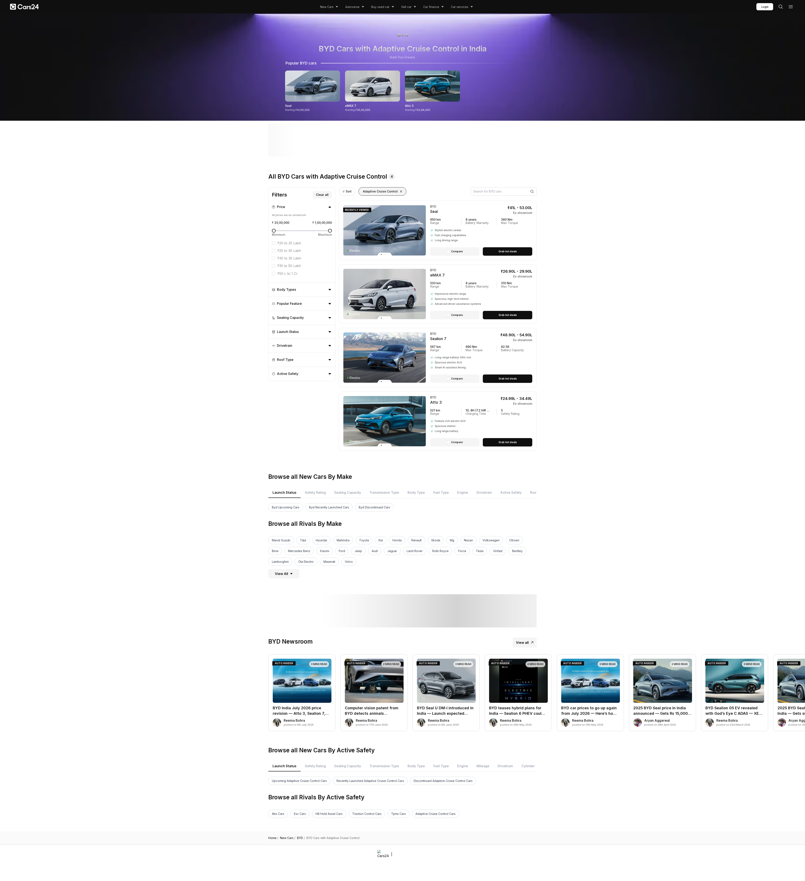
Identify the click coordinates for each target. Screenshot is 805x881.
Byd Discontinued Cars (374, 507)
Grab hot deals (508, 251)
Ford (342, 551)
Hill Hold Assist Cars (329, 814)
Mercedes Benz (299, 551)
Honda (397, 540)
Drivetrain (484, 492)
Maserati (329, 561)
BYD (301, 838)
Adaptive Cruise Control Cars (435, 814)
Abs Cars (278, 814)
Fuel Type (441, 492)
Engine (462, 492)
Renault (416, 540)
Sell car (406, 7)
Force (462, 551)
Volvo (349, 561)
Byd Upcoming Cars (285, 507)
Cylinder (528, 766)
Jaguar (392, 551)
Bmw (275, 551)
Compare (457, 251)
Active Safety (511, 492)
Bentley (517, 551)
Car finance (431, 7)
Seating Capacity (347, 492)
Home (273, 838)
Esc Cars (300, 814)
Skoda (435, 540)
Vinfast (497, 551)
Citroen (514, 540)
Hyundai (321, 540)
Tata (303, 540)
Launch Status (284, 492)
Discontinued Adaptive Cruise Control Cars (443, 781)
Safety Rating (315, 492)
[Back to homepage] (24, 6)
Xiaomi (324, 551)
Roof (534, 492)
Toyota (364, 540)
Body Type (416, 492)
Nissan (468, 540)
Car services (459, 7)
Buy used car (380, 7)
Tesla (479, 551)
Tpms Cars (398, 814)
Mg (452, 540)
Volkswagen (491, 540)
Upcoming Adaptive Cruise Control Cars (299, 781)
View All (281, 574)
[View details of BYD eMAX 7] (481, 294)
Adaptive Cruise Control (380, 191)
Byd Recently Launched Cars (329, 507)
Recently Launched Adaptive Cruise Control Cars (370, 781)
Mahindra (343, 540)
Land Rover (415, 551)
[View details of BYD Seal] (481, 230)
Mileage (483, 766)
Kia (381, 540)
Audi (375, 551)
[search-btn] (780, 7)
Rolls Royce (440, 551)
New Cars (327, 7)
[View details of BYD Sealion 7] (481, 357)
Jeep (358, 551)
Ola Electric (306, 561)
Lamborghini (280, 561)
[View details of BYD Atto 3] (481, 421)
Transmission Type (384, 492)
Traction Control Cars (367, 814)
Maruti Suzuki (281, 540)
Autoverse (352, 7)
